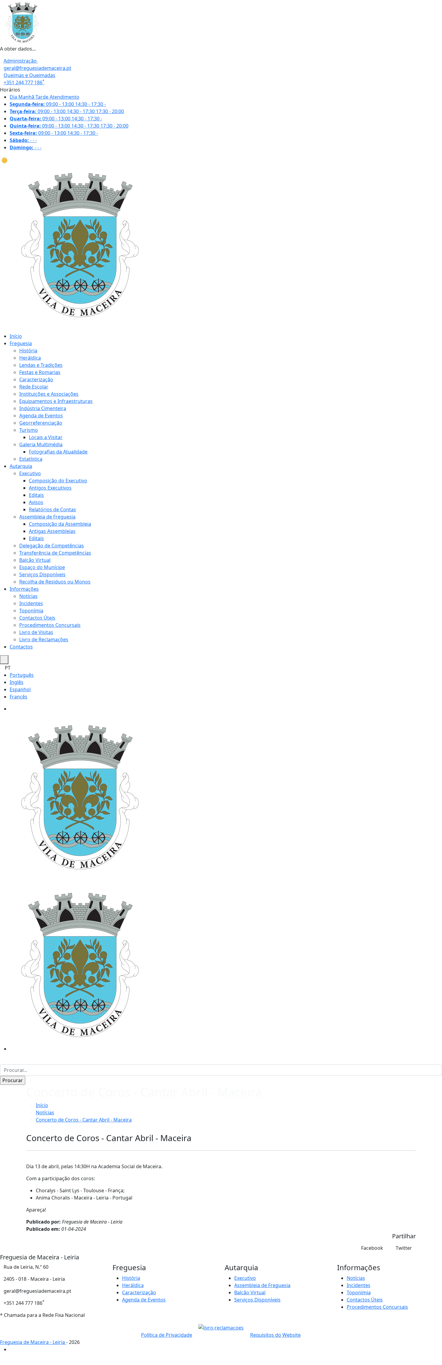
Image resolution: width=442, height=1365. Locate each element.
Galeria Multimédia (41, 444)
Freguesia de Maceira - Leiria (33, 1342)
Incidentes (31, 603)
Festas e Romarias (39, 372)
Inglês (16, 682)
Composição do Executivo (58, 480)
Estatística (30, 459)
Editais (36, 495)
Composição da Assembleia (60, 524)
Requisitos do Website (275, 1335)
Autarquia (21, 466)
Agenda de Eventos (41, 415)
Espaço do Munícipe (42, 567)
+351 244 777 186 (24, 82)
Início (16, 336)
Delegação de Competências (51, 545)
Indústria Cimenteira (42, 408)
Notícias (28, 596)
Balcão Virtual (35, 560)
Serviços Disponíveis (42, 574)
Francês (18, 696)
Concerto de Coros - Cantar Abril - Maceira (84, 1119)
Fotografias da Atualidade (58, 451)
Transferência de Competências (55, 552)
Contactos (21, 646)
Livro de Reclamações (43, 639)
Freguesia (21, 343)
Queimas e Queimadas (29, 75)
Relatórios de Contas (52, 509)
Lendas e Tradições (41, 365)
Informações (24, 589)
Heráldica (30, 357)
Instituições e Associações (48, 394)
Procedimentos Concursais (50, 625)
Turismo (28, 430)
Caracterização (36, 379)
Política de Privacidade (166, 1335)
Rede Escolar (33, 386)
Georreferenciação (40, 422)
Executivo (30, 473)
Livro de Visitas (36, 632)
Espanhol (20, 689)
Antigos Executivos (50, 487)
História (28, 350)
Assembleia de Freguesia (47, 516)
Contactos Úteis (37, 617)
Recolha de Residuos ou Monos (55, 581)
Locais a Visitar (46, 437)
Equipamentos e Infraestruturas (56, 401)
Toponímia (31, 610)
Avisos (36, 502)
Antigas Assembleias (52, 531)
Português (22, 675)
